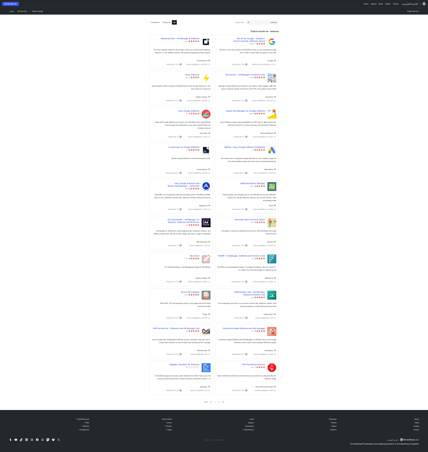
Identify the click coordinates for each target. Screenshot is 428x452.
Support (251, 423)
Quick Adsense (192, 75)
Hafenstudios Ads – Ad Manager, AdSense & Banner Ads (249, 293)
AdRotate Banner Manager (252, 183)
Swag (169, 430)
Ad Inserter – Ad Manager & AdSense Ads (245, 75)
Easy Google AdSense (188, 111)
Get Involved (167, 419)
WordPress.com (82, 419)
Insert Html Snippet (190, 292)
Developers (249, 426)
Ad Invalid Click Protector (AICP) (250, 219)
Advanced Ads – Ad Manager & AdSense (180, 38)
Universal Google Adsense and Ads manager (244, 328)
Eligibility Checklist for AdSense (184, 364)
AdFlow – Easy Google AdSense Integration (244, 147)
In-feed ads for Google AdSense (184, 147)
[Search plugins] (248, 22)
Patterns (333, 430)
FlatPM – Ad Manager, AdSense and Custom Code (241, 256)
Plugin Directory (413, 11)
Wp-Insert (194, 256)
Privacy (416, 430)
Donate (168, 426)
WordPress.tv (248, 430)
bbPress (85, 426)
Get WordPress (10, 4)
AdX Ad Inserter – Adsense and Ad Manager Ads (176, 328)
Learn (252, 419)
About (417, 419)
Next (206, 402)
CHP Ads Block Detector (253, 364)
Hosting (416, 426)
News (417, 423)
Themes (334, 423)
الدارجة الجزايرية (392, 440)
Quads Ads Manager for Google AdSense (245, 111)
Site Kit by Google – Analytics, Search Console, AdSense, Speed (249, 39)
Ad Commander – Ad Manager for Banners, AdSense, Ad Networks (183, 220)
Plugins (334, 426)
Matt (86, 423)
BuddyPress (83, 430)
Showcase (333, 419)
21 (211, 402)
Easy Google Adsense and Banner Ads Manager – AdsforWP (183, 184)
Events (169, 423)
